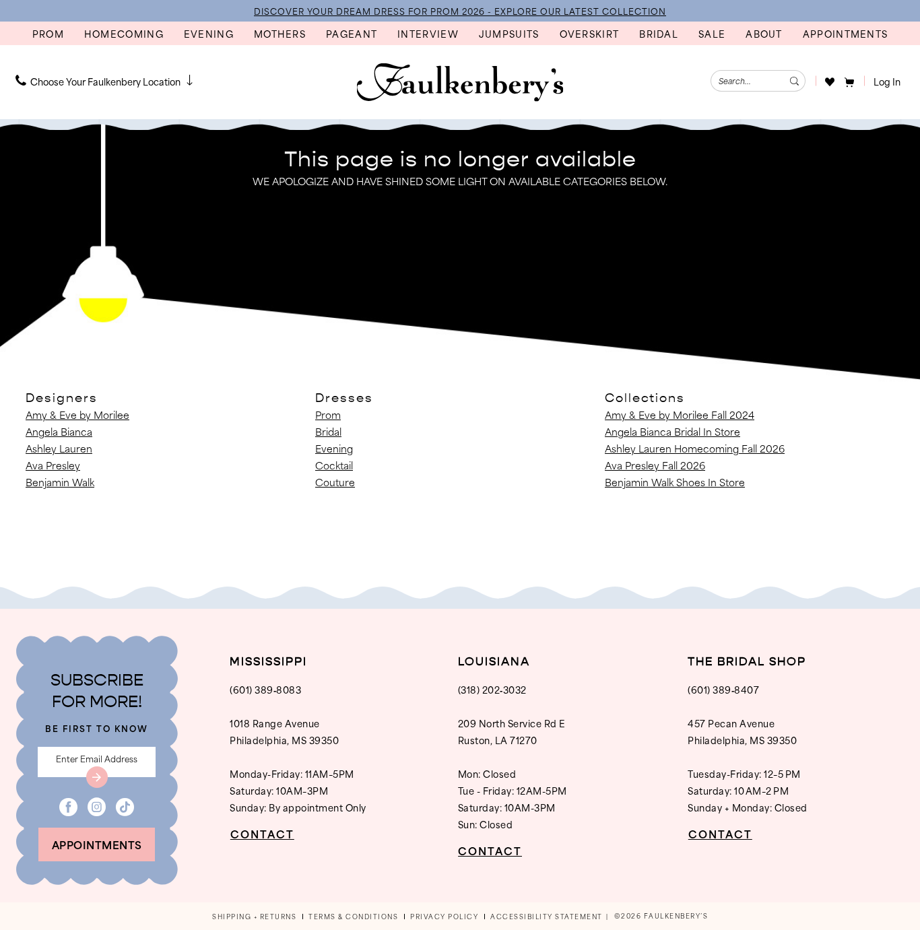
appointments (97, 844)
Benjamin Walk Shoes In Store (675, 482)
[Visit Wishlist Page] (830, 81)
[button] (849, 81)
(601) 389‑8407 (723, 689)
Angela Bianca (59, 431)
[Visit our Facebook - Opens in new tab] (68, 807)
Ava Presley (53, 465)
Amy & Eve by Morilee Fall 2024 (679, 414)
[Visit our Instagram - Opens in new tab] (97, 807)
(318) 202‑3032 (492, 689)
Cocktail (334, 465)
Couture (335, 482)
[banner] (460, 82)
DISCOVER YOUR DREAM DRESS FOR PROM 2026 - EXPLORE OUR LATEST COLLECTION (460, 11)
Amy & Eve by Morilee (77, 414)
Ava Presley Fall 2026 (655, 465)
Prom (328, 414)
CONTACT (262, 834)
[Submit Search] (794, 81)
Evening (334, 448)
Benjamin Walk (60, 482)
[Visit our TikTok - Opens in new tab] (125, 807)
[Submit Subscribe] (97, 777)
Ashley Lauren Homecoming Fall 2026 (695, 448)
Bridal (328, 431)
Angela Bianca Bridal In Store (672, 431)
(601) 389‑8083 (265, 689)
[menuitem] (106, 81)
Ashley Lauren (59, 448)
